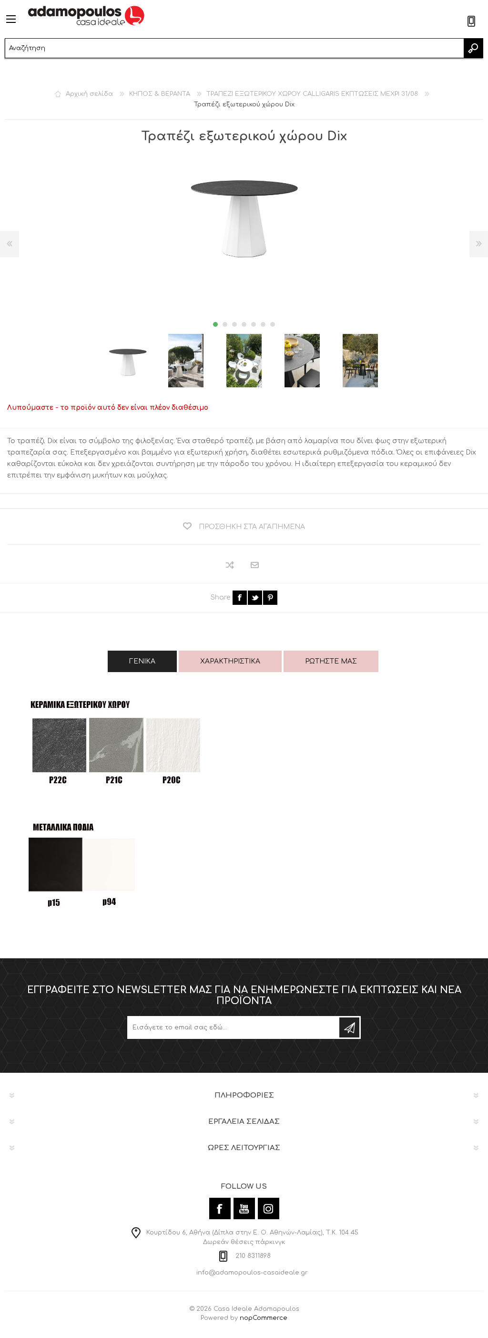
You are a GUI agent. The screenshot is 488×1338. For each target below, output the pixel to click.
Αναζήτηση (473, 48)
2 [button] (225, 324)
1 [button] (215, 324)
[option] (128, 360)
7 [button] (272, 324)
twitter (255, 598)
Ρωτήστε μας (331, 661)
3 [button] (234, 324)
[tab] (142, 661)
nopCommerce (263, 1318)
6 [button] (263, 324)
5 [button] (253, 324)
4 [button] (244, 324)
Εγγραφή (349, 1027)
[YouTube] (244, 1208)
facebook (240, 598)
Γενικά (142, 661)
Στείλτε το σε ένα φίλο (255, 565)
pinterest (270, 598)
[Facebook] (220, 1208)
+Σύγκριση (230, 565)
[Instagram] (268, 1208)
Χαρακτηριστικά (230, 661)
